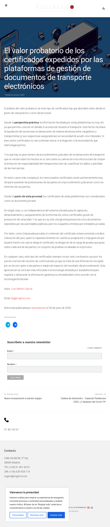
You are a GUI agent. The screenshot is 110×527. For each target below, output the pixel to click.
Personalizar (18, 515)
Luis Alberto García (22, 288)
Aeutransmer (39, 307)
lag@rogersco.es (20, 298)
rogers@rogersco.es (15, 476)
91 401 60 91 (11, 429)
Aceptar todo (56, 515)
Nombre (11, 364)
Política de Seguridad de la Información (69, 507)
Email (10, 351)
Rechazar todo (37, 515)
